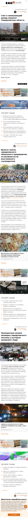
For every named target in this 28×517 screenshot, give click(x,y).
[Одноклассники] (20, 84)
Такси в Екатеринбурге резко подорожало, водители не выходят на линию (14, 123)
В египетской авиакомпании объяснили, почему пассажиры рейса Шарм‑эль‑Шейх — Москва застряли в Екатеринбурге (15, 481)
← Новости (4, 6)
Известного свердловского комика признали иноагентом (13, 472)
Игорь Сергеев (21, 11)
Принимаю (14, 514)
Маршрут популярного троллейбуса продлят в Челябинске (13, 305)
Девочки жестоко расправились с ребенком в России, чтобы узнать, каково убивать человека (14, 310)
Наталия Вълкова (22, 495)
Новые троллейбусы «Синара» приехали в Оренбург (15, 468)
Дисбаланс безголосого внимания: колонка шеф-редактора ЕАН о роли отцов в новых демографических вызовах (15, 118)
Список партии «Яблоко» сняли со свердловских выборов (12, 476)
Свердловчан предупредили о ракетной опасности (14, 319)
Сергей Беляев (21, 328)
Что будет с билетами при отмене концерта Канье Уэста (12, 136)
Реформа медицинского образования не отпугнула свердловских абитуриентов (14, 132)
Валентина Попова (21, 145)
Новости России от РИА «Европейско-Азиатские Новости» (10, 3)
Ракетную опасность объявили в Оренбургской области (12, 485)
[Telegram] (22, 84)
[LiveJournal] (26, 84)
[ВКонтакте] (18, 84)
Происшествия (4, 433)
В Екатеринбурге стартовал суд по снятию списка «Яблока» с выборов (13, 128)
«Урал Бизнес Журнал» (17, 197)
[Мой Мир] (24, 84)
